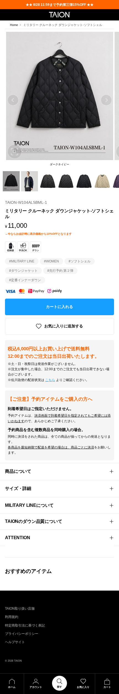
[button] (13, 100)
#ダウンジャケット (23, 271)
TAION (18, 660)
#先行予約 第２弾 (60, 271)
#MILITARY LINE (21, 261)
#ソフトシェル (79, 261)
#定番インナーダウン (25, 280)
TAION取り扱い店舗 (20, 608)
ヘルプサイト (15, 642)
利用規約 (11, 617)
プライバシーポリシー (21, 634)
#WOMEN (51, 261)
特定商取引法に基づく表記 (25, 625)
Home (14, 25)
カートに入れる (59, 306)
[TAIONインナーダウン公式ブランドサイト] (59, 14)
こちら (50, 380)
